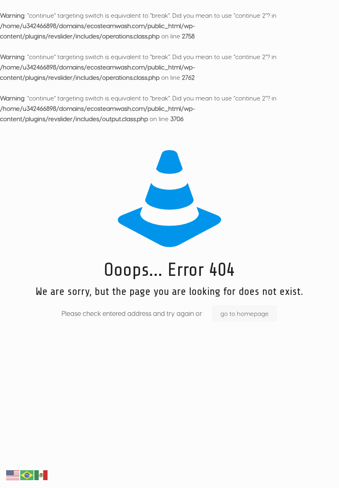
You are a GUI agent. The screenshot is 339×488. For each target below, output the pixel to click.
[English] (13, 474)
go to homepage (244, 313)
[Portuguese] (27, 474)
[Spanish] (41, 474)
